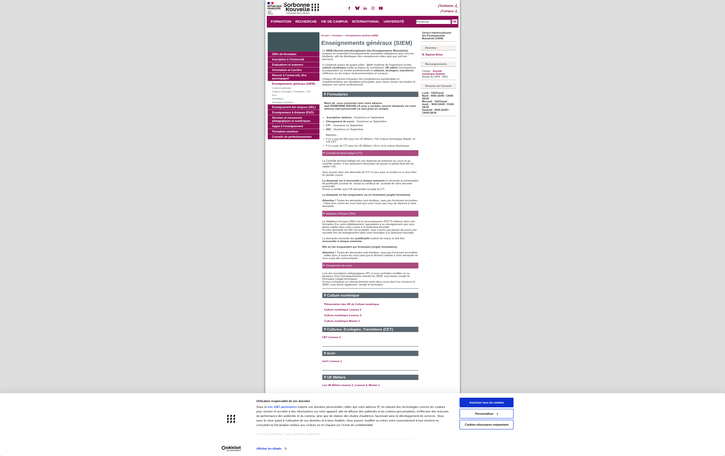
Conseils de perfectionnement (292, 136)
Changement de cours (339, 265)
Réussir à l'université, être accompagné (289, 77)
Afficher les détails (268, 448)
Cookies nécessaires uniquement (486, 424)
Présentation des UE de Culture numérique (351, 304)
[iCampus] (447, 11)
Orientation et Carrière (287, 70)
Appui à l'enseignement (287, 126)
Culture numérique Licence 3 (342, 315)
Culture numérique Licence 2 (342, 309)
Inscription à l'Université (288, 59)
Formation (337, 35)
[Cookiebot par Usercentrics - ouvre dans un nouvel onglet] (231, 448)
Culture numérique (281, 88)
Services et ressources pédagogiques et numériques (291, 119)
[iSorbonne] (447, 6)
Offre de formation (284, 54)
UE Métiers (277, 99)
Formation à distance (283, 102)
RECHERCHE (306, 21)
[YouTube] (381, 9)
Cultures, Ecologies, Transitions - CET (291, 91)
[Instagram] (373, 9)
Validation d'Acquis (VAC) (341, 213)
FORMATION (281, 21)
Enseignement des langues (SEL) (294, 107)
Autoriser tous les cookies (486, 402)
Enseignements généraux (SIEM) (293, 83)
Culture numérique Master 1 (342, 321)
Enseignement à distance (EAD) (293, 112)
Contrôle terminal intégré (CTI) (344, 153)
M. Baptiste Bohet (432, 54)
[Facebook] (349, 9)
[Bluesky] (357, 9)
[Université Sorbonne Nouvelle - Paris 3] (293, 8)
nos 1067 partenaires (282, 406)
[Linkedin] (365, 9)
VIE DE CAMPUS (334, 21)
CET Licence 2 (331, 337)
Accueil (325, 35)
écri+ (274, 95)
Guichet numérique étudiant (433, 72)
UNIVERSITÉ (394, 21)
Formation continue (285, 131)
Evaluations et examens (287, 64)
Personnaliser (484, 413)
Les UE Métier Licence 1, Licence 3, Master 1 (351, 385)
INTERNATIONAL (365, 21)
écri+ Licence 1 (332, 361)
